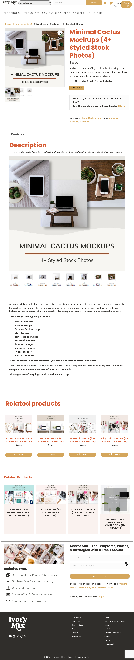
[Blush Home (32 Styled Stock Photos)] (51, 494)
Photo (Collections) (22, 24)
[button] (59, 32)
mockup (73, 122)
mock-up (113, 118)
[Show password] (127, 563)
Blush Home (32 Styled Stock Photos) (51, 512)
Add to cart (76, 88)
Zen (88, 657)
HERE (121, 106)
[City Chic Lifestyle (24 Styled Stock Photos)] (83, 494)
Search (94, 3)
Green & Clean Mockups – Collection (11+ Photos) (115, 524)
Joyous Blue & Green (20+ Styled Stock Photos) (18, 512)
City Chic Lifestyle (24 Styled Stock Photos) (83, 512)
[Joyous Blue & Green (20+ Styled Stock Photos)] (19, 494)
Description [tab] (17, 134)
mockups (84, 122)
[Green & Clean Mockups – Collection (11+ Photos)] (115, 499)
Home (8, 24)
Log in (101, 597)
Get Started (100, 576)
